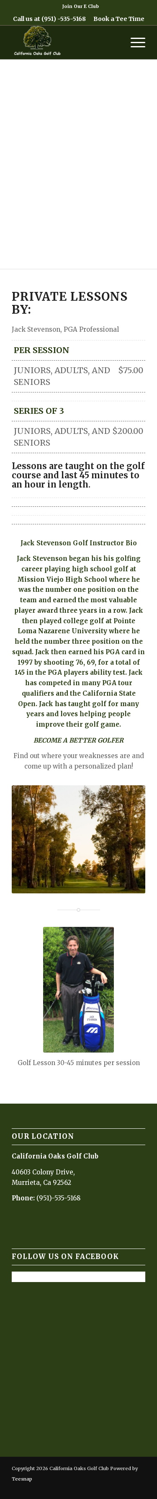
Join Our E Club (80, 6)
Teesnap (22, 1479)
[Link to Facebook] (101, 1488)
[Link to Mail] (126, 1488)
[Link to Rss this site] (139, 1488)
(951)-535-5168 (58, 1198)
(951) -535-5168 (63, 19)
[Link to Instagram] (114, 1488)
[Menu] (133, 42)
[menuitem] (80, 6)
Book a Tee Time (118, 19)
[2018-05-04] (65, 42)
